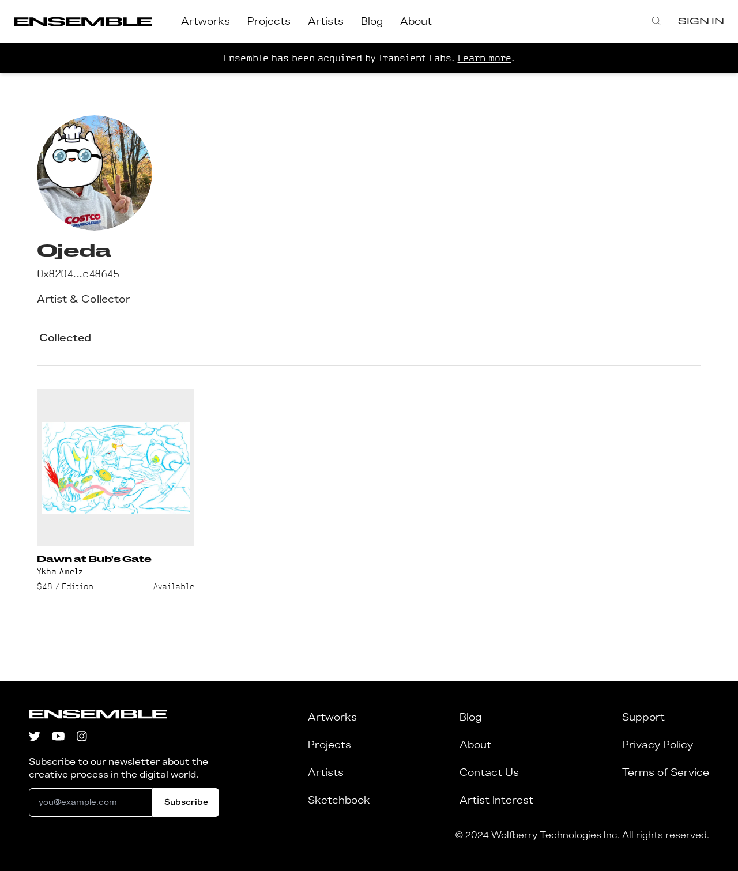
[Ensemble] (83, 21)
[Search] (656, 22)
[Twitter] (34, 737)
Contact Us (489, 773)
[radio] (65, 338)
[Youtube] (58, 737)
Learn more (484, 57)
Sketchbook (339, 800)
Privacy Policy (657, 745)
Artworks (205, 22)
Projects (269, 22)
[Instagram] (82, 737)
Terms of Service (665, 773)
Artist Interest (496, 800)
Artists (326, 22)
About (416, 22)
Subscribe (186, 802)
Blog (372, 22)
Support (643, 717)
